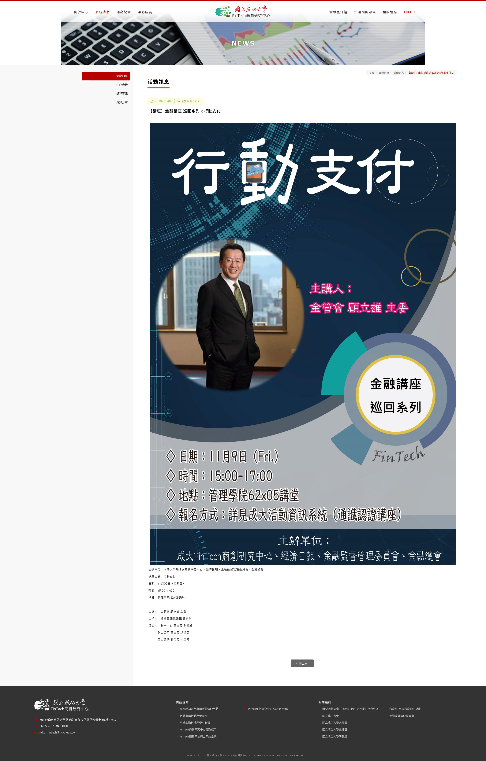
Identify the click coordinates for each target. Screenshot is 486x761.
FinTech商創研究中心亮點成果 (198, 729)
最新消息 (384, 72)
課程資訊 (122, 93)
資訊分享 (122, 102)
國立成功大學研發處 (334, 736)
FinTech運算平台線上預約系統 (198, 736)
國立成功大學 (330, 715)
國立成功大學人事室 (334, 722)
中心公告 (122, 84)
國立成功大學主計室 (334, 729)
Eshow (298, 755)
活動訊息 (398, 72)
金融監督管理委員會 (401, 715)
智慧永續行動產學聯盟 (193, 715)
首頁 (372, 72)
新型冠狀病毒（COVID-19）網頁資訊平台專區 (350, 708)
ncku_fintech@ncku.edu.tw (57, 732)
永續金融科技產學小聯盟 (195, 722)
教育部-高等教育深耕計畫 (405, 708)
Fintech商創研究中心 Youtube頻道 (268, 708)
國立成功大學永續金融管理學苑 (199, 708)
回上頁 (303, 663)
